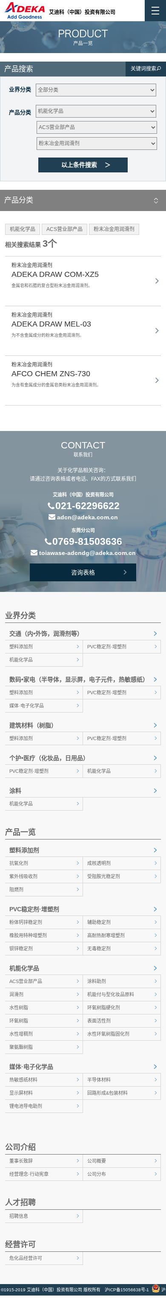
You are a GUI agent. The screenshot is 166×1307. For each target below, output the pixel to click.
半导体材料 (99, 1079)
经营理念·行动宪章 (29, 1174)
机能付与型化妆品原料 (110, 994)
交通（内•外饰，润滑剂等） (46, 633)
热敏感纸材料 (23, 1079)
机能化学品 (21, 659)
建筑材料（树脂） (33, 725)
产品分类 (20, 112)
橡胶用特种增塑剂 (28, 935)
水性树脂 (18, 1007)
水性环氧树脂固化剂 (108, 1034)
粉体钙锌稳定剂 (25, 922)
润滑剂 (16, 994)
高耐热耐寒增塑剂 (106, 935)
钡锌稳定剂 (21, 948)
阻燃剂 (16, 889)
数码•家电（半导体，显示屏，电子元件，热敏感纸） (79, 679)
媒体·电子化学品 (26, 705)
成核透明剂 (99, 863)
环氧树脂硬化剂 (103, 1007)
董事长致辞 (21, 1160)
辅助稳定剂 (99, 922)
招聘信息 (18, 1216)
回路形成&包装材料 (107, 1093)
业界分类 (20, 89)
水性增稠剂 (21, 1034)
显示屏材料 (21, 1093)
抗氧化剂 (18, 863)
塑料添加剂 (21, 646)
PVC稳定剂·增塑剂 (106, 646)
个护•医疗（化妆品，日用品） (49, 758)
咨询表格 (83, 572)
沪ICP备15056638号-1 (127, 1289)
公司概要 (96, 1160)
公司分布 (96, 1174)
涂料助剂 (96, 981)
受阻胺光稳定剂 (103, 876)
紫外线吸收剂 (23, 876)
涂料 (15, 790)
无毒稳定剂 (99, 948)
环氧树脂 (18, 1020)
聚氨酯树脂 (21, 1047)
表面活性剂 (99, 1020)
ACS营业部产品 (25, 981)
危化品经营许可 (25, 1258)
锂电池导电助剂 (25, 1106)
